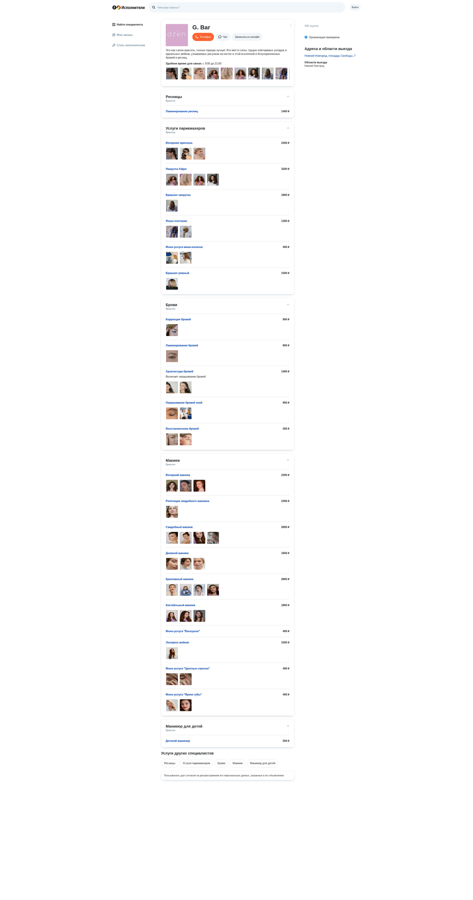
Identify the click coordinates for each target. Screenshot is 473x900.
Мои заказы (125, 34)
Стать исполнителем (131, 45)
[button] (203, 37)
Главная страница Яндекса (114, 7)
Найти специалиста (130, 24)
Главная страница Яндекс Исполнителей (128, 7)
